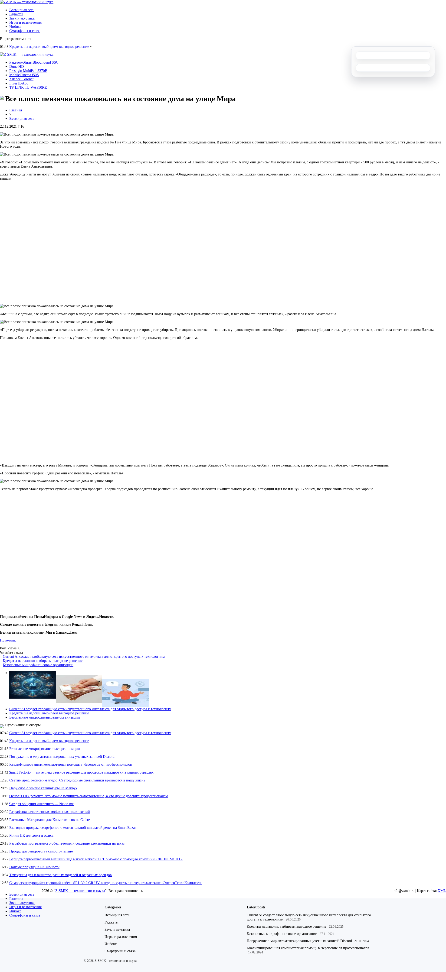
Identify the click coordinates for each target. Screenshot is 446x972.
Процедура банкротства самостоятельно (41, 851)
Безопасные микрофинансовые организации (38, 665)
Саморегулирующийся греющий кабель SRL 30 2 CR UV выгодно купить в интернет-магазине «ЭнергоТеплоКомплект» (105, 883)
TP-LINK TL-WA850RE (28, 87)
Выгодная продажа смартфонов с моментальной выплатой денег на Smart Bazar (72, 827)
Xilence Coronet (21, 79)
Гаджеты (16, 14)
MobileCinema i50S (24, 75)
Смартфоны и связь (24, 31)
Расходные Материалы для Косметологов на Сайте (49, 820)
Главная (15, 110)
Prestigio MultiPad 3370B (28, 71)
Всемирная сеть (21, 10)
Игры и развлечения (25, 22)
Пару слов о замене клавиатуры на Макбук (43, 788)
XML (442, 891)
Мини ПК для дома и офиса (31, 835)
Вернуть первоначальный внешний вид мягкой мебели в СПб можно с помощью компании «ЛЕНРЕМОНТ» (96, 859)
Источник (8, 640)
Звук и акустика (22, 18)
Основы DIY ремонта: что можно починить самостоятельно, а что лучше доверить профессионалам (88, 796)
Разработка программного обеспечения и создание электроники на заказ (67, 843)
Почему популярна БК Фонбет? (34, 867)
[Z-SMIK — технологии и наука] (26, 2)
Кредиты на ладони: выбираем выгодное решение (49, 47)
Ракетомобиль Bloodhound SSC (34, 62)
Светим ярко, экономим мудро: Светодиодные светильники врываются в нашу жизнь (77, 780)
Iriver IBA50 (18, 83)
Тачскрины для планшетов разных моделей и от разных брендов (60, 875)
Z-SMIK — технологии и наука (80, 891)
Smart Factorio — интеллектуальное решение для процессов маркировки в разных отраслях (81, 772)
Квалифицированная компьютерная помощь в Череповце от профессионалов (70, 764)
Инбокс (15, 27)
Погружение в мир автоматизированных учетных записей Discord (62, 756)
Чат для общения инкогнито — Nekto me (41, 804)
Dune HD (16, 66)
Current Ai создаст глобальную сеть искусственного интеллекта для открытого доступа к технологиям (84, 656)
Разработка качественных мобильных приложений (49, 812)
